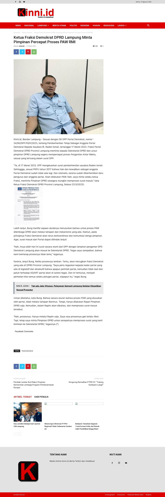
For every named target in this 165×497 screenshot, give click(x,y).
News (18, 25)
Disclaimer (121, 495)
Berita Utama (59, 25)
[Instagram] (20, 2)
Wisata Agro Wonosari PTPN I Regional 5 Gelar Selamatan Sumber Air (58, 426)
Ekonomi (84, 25)
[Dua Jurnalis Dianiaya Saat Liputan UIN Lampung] (28, 412)
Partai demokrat (27, 351)
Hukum (96, 25)
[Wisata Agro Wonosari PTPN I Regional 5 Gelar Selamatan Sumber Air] (58, 412)
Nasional (29, 25)
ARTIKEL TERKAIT (23, 397)
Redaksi (148, 495)
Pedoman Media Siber (135, 495)
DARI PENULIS (41, 397)
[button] (148, 25)
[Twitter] (22, 51)
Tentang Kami (110, 495)
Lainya (121, 25)
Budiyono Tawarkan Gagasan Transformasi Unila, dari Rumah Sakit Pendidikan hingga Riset (87, 426)
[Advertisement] (104, 13)
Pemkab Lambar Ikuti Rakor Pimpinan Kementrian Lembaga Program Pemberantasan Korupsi (34, 385)
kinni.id (21, 46)
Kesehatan (109, 25)
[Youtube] (24, 2)
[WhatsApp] (34, 51)
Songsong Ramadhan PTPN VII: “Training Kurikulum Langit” (86, 383)
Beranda (17, 32)
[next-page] (19, 434)
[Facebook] (16, 2)
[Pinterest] (28, 51)
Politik (73, 25)
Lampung (42, 25)
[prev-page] (15, 434)
